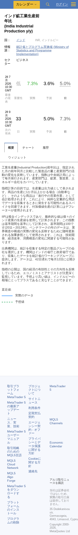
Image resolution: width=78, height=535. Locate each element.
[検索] (47, 4)
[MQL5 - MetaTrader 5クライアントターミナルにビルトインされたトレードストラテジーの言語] (7, 4)
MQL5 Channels (56, 421)
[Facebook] (52, 466)
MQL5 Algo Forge (11, 476)
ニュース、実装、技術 (13, 422)
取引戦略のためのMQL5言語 (14, 451)
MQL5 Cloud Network (12, 464)
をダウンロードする (16, 491)
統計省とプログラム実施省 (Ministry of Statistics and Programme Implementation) (42, 50)
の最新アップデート (16, 408)
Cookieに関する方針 (34, 462)
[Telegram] (59, 466)
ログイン (62, 4)
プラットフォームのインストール (13, 508)
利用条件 (34, 408)
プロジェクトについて (34, 389)
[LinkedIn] (59, 473)
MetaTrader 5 (58, 388)
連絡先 (32, 471)
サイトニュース (34, 400)
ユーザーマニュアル (16, 437)
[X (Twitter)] (66, 466)
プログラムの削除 (13, 520)
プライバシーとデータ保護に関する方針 (34, 446)
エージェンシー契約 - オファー (34, 428)
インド (20, 40)
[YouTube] (52, 473)
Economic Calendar (56, 444)
